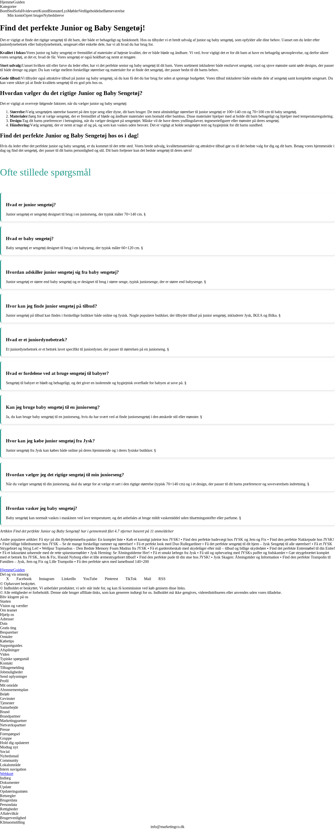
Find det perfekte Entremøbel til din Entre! (302, 548)
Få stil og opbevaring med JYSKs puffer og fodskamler (242, 553)
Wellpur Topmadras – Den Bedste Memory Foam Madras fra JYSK (94, 548)
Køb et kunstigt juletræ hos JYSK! (153, 539)
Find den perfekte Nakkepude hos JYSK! (302, 539)
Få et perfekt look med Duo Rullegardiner (169, 544)
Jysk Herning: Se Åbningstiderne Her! (120, 553)
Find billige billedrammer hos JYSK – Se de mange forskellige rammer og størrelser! (67, 544)
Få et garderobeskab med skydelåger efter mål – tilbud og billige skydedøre (208, 548)
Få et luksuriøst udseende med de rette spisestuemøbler (44, 553)
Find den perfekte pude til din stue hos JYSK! (174, 557)
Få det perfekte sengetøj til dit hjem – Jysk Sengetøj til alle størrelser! (258, 544)
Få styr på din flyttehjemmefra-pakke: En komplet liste (81, 539)
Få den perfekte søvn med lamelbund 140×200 (113, 561)
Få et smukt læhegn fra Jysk (174, 553)
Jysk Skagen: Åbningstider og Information (246, 557)
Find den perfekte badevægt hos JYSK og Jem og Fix (224, 539)
